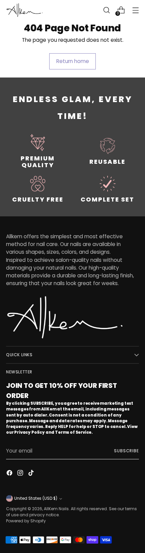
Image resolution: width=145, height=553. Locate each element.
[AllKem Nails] (24, 10)
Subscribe (126, 451)
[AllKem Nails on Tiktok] (32, 473)
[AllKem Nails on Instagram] (21, 473)
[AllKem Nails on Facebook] (10, 473)
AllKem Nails (56, 509)
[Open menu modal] (135, 10)
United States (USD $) (35, 498)
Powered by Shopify (26, 521)
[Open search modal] (106, 10)
